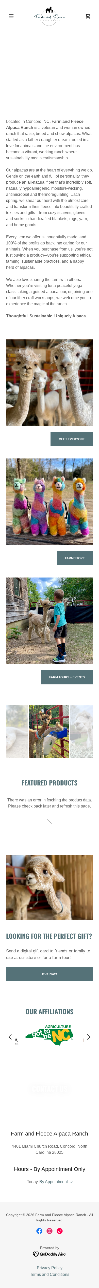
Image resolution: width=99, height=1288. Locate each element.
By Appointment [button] (53, 1182)
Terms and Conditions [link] (49, 1274)
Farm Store (75, 558)
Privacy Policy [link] (49, 1268)
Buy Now (49, 974)
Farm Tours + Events (67, 677)
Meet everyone (72, 439)
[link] (49, 16)
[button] (12, 16)
